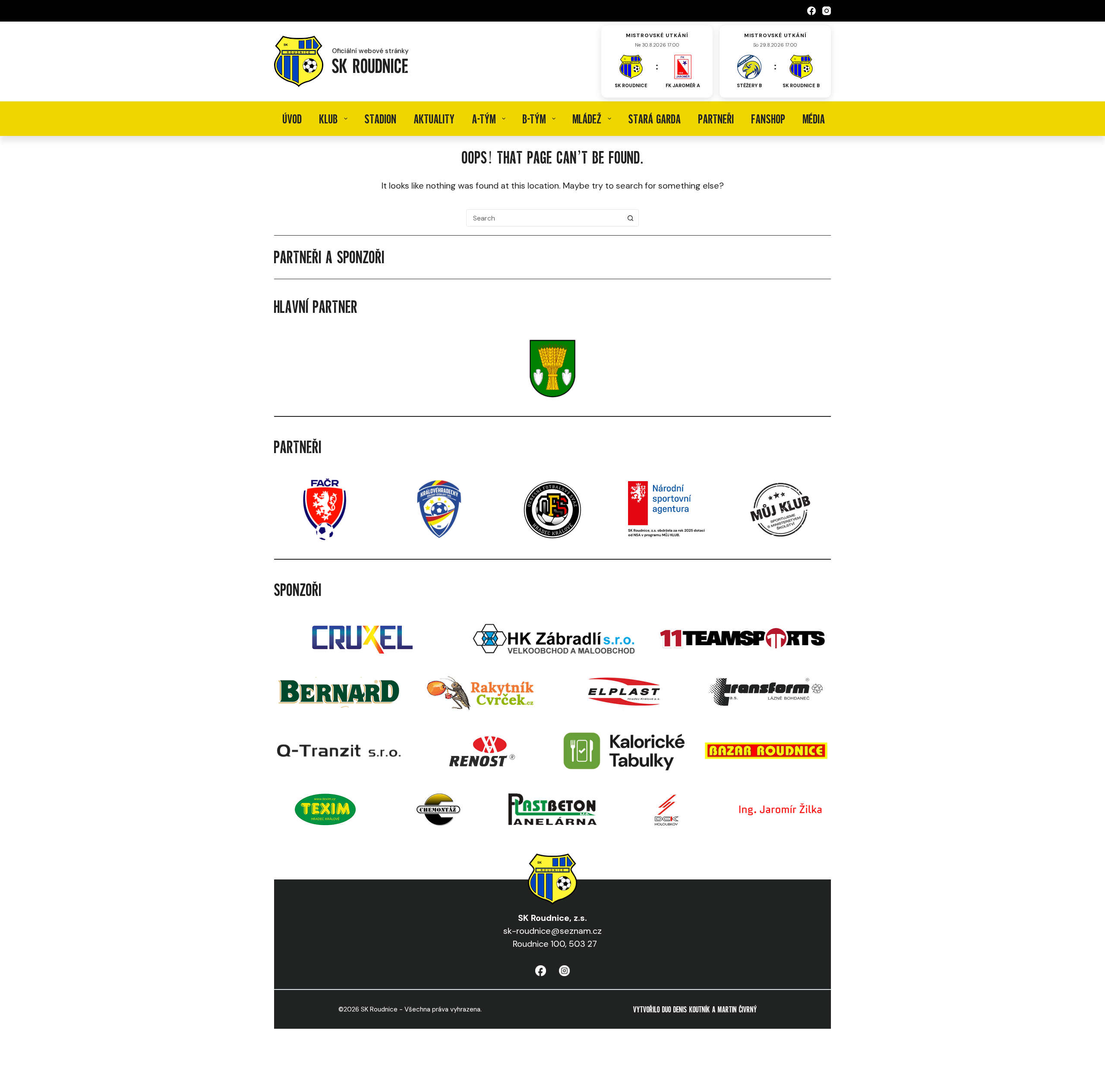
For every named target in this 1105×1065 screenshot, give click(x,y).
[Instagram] (826, 10)
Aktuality (434, 118)
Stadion (381, 118)
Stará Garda (654, 118)
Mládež (587, 118)
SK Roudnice (370, 65)
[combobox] (544, 218)
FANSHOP (768, 118)
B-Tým (534, 118)
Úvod (292, 118)
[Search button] (630, 218)
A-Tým (484, 118)
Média (814, 118)
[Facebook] (811, 10)
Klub (328, 118)
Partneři (716, 118)
